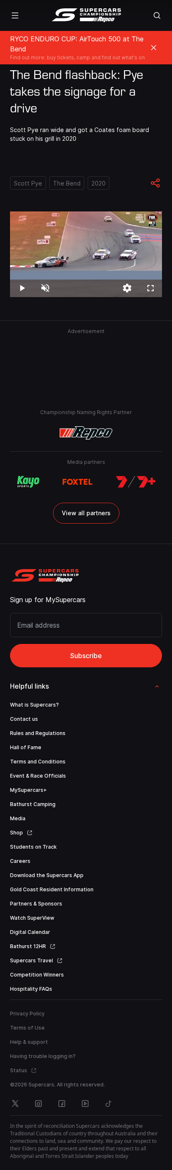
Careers (20, 861)
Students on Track (33, 847)
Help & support (29, 1042)
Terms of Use (27, 1028)
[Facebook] (62, 1104)
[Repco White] (86, 433)
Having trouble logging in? (43, 1056)
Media (17, 818)
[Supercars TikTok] (109, 1104)
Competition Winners (37, 975)
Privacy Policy (27, 1013)
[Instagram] (38, 1104)
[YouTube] (85, 1104)
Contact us (24, 719)
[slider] (86, 275)
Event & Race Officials (38, 776)
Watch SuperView (32, 918)
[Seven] (135, 482)
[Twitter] (15, 1104)
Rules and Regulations (38, 733)
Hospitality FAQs (31, 989)
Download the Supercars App (46, 875)
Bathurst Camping (33, 804)
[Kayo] (28, 482)
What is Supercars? (34, 705)
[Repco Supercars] (86, 15)
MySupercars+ (28, 790)
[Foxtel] (77, 482)
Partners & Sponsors (36, 903)
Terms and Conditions (38, 761)
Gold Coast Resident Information (52, 889)
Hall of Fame (25, 747)
